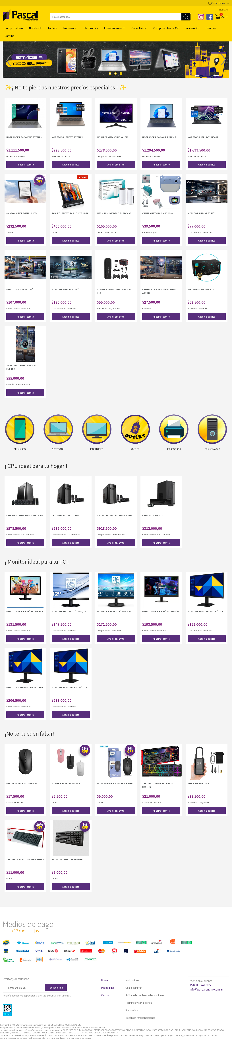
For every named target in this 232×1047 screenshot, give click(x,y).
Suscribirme (56, 987)
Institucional (132, 980)
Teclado (157, 802)
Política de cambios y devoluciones (144, 995)
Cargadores (203, 802)
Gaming (9, 35)
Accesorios (193, 28)
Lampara (146, 308)
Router (114, 232)
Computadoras (14, 28)
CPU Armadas (27, 534)
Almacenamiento (114, 28)
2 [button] (115, 73)
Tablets (52, 28)
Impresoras (70, 28)
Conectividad (139, 28)
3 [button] (121, 73)
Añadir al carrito (25, 164)
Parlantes (202, 308)
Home (104, 980)
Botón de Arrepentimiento (140, 1017)
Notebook (35, 28)
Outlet (55, 802)
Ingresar (223, 9)
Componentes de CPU (166, 28)
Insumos (211, 28)
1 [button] (110, 73)
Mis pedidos (108, 987)
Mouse (20, 802)
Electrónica (91, 28)
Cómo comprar (133, 987)
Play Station (114, 308)
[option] (116, 59)
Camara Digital (149, 232)
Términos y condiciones (138, 1002)
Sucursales (131, 1010)
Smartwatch (24, 384)
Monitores (116, 156)
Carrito (105, 995)
